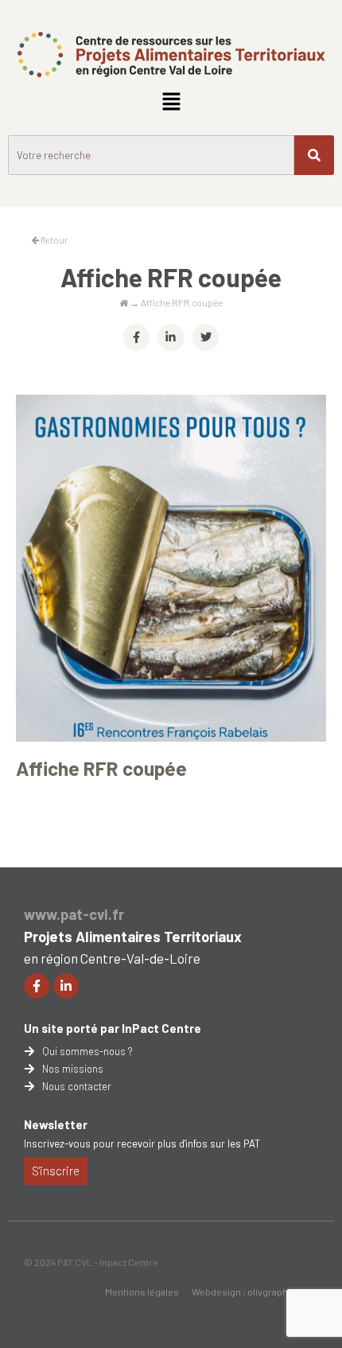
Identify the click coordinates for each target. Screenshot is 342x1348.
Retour (53, 240)
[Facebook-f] (36, 986)
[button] (171, 102)
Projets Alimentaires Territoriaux (133, 936)
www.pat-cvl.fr (74, 914)
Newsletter (55, 1124)
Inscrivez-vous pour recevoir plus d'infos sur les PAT (142, 1143)
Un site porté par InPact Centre (112, 1028)
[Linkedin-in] (66, 986)
